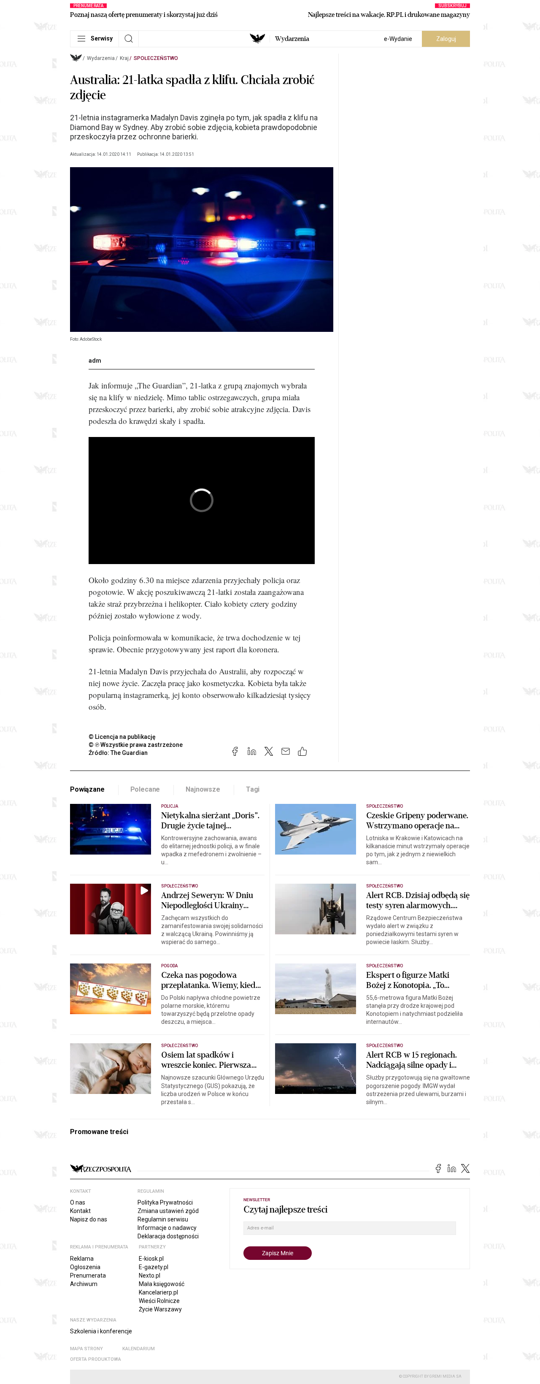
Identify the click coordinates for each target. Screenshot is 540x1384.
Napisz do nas (88, 1219)
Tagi (252, 789)
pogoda (169, 965)
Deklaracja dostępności (168, 1236)
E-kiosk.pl (151, 1258)
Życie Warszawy (160, 1309)
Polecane (145, 789)
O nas (77, 1202)
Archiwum (83, 1284)
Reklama (82, 1258)
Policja (169, 806)
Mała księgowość (161, 1284)
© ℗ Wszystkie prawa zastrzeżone (136, 744)
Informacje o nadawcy (167, 1227)
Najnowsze (203, 789)
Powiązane (87, 789)
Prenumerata (88, 1275)
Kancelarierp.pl (158, 1292)
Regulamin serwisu (163, 1219)
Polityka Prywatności (165, 1202)
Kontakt (80, 1211)
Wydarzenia (292, 39)
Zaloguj (446, 38)
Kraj (124, 58)
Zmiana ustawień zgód (168, 1211)
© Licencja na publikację (122, 736)
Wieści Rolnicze (159, 1300)
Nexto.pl (149, 1275)
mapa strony (86, 1348)
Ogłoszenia (85, 1267)
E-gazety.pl (153, 1267)
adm (95, 360)
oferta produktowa (95, 1359)
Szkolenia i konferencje (101, 1331)
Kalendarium (138, 1348)
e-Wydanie (398, 38)
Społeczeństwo (156, 58)
